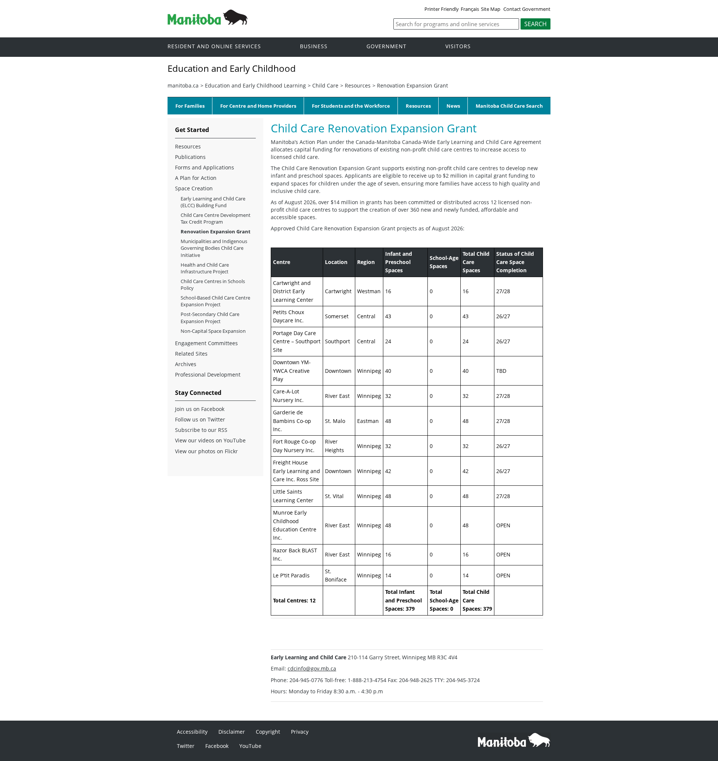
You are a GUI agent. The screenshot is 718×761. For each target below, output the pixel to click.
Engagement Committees (206, 343)
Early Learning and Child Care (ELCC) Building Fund (213, 202)
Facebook (216, 745)
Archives (185, 364)
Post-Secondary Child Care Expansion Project (210, 317)
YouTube (250, 745)
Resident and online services (214, 46)
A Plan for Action (196, 177)
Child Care (325, 85)
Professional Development (207, 374)
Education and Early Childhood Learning (255, 85)
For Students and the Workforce (351, 105)
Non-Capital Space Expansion (213, 331)
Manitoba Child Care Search (509, 105)
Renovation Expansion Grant (412, 85)
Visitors (458, 46)
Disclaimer (231, 731)
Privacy (300, 731)
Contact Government (526, 9)
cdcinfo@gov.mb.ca (312, 668)
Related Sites (191, 353)
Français (470, 9)
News (453, 105)
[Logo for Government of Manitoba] (208, 22)
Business (314, 46)
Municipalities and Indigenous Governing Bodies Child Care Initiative (214, 248)
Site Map (490, 9)
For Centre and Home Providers (258, 105)
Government (386, 46)
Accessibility (192, 731)
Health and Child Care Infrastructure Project (205, 268)
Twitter (185, 745)
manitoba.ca (183, 85)
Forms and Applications (204, 167)
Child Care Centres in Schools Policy (213, 284)
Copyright (268, 731)
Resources (358, 85)
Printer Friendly (441, 9)
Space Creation (194, 188)
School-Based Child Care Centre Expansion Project (215, 301)
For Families (190, 105)
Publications (190, 156)
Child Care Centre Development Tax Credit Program (216, 218)
